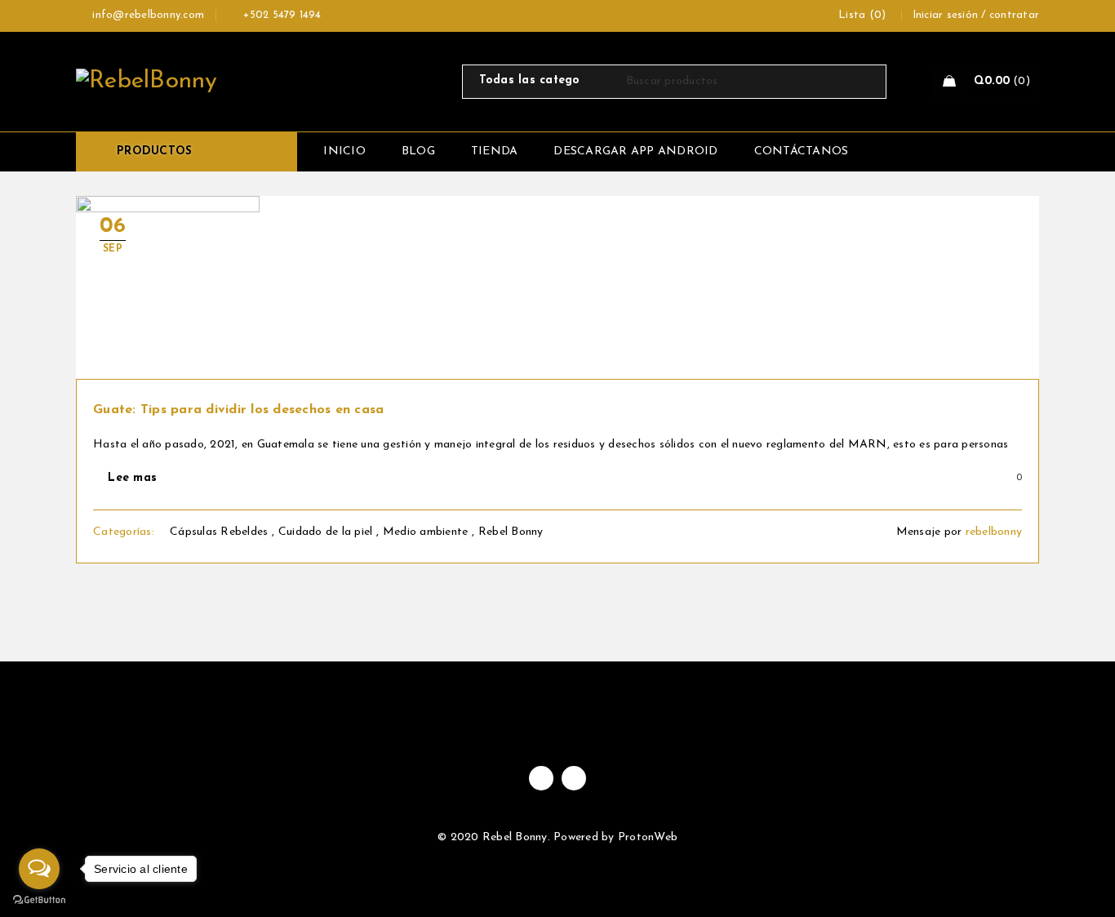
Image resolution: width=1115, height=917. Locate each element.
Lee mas (132, 478)
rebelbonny (994, 532)
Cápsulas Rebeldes (219, 532)
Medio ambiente (426, 532)
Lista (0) (862, 15)
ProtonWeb (647, 837)
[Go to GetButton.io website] (39, 900)
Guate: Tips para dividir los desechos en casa (238, 409)
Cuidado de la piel (325, 532)
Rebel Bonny (511, 532)
